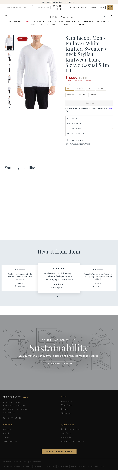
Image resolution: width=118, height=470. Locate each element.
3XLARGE (82, 95)
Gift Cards (66, 437)
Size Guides (66, 433)
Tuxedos (87, 21)
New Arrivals (16, 21)
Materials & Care (75, 123)
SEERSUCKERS (72, 21)
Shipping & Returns (76, 133)
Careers (7, 429)
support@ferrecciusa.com (15, 7)
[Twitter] (16, 418)
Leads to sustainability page (59, 364)
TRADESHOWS (43, 7)
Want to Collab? (11, 441)
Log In (110, 7)
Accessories (80, 25)
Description (72, 118)
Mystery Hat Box (42, 21)
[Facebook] (8, 418)
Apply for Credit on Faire (59, 451)
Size (67, 84)
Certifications (74, 128)
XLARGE (101, 89)
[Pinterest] (20, 418)
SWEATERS (102, 21)
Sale (28, 21)
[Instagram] (4, 418)
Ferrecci (15, 397)
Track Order (67, 405)
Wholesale (98, 7)
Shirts (32, 25)
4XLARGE (93, 95)
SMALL (69, 89)
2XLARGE (70, 95)
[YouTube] (12, 418)
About (6, 433)
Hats (66, 25)
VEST (44, 25)
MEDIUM (80, 89)
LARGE (90, 89)
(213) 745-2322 (32, 7)
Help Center (67, 401)
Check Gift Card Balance (72, 441)
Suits (58, 21)
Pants (55, 25)
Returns (65, 409)
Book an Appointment (71, 429)
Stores (6, 437)
